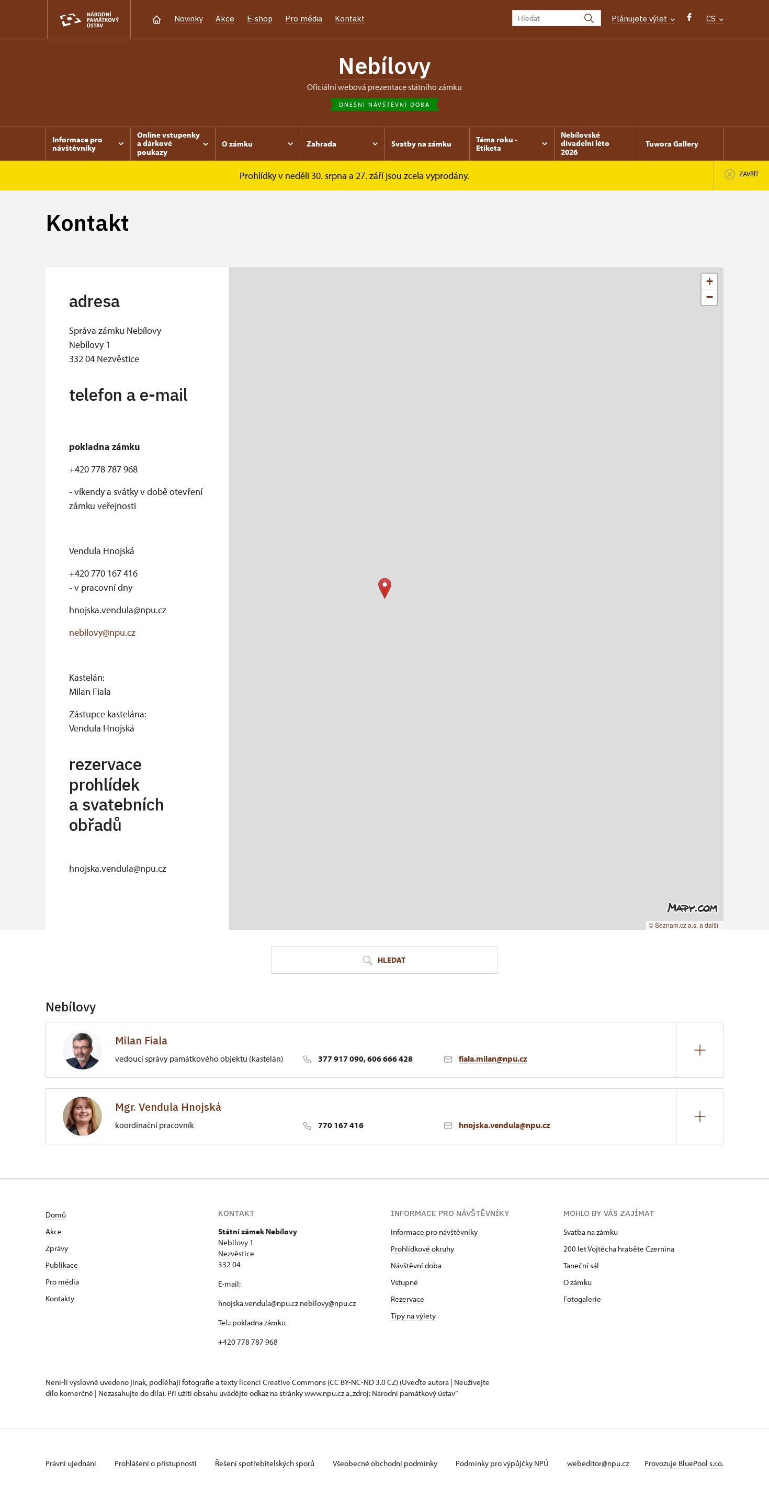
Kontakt (350, 19)
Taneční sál (581, 1265)
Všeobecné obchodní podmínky (386, 1463)
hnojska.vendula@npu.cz (504, 1125)
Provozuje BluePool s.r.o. (683, 1463)
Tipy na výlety (413, 1316)
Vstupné (404, 1282)
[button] (384, 588)
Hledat (390, 960)
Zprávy (57, 1248)
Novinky (188, 19)
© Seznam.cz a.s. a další (683, 924)
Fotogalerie (582, 1299)
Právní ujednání (72, 1463)
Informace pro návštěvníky (434, 1232)
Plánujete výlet (640, 19)
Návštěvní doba (416, 1265)
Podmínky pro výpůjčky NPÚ (503, 1463)
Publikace (62, 1265)
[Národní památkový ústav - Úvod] (89, 19)
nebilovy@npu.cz (102, 632)
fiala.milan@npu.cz (493, 1058)
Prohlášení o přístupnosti (156, 1463)
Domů (56, 1215)
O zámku (577, 1282)
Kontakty (60, 1298)
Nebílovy (384, 65)
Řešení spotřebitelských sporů (265, 1463)
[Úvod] (157, 19)
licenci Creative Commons (282, 1382)
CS (712, 19)
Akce (225, 19)
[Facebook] (689, 19)
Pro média (303, 19)
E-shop (260, 19)
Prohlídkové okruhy (422, 1249)
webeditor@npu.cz (598, 1463)
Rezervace (407, 1299)
